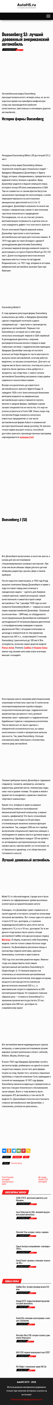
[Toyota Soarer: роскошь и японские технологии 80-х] (8, 1266)
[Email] (19, 1151)
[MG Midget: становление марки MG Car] (8, 1370)
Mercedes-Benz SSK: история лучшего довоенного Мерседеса (33, 1336)
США (26, 1157)
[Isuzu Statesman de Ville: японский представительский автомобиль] (8, 1219)
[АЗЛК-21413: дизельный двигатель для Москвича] (8, 1202)
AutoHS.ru (26, 5)
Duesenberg (16, 1163)
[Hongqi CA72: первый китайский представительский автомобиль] (8, 1307)
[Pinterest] (23, 1151)
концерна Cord (27, 437)
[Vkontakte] (4, 1151)
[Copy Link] (28, 1151)
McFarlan (6, 939)
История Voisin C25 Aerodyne (43, 1179)
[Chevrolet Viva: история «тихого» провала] (8, 1237)
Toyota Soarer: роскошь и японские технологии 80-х (33, 1261)
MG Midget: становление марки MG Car (31, 1366)
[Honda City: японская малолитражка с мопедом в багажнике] (8, 1324)
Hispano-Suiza (40, 647)
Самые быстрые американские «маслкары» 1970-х (33, 1247)
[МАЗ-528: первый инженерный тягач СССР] (8, 1357)
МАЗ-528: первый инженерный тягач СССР (33, 1352)
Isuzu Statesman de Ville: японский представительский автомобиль (33, 1213)
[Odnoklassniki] (9, 1151)
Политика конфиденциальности (26, 1399)
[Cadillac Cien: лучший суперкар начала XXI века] (8, 1291)
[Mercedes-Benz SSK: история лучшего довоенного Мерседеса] (8, 1341)
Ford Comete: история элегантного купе (8, 1180)
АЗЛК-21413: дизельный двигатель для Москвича (31, 1199)
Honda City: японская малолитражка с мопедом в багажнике (33, 1319)
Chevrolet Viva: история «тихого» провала (32, 1232)
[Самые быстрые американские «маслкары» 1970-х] (8, 1251)
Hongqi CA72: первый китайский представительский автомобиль (33, 1302)
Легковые (17, 1157)
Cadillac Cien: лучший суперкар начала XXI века (32, 1288)
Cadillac (27, 647)
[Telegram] (14, 1151)
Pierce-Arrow (8, 647)
